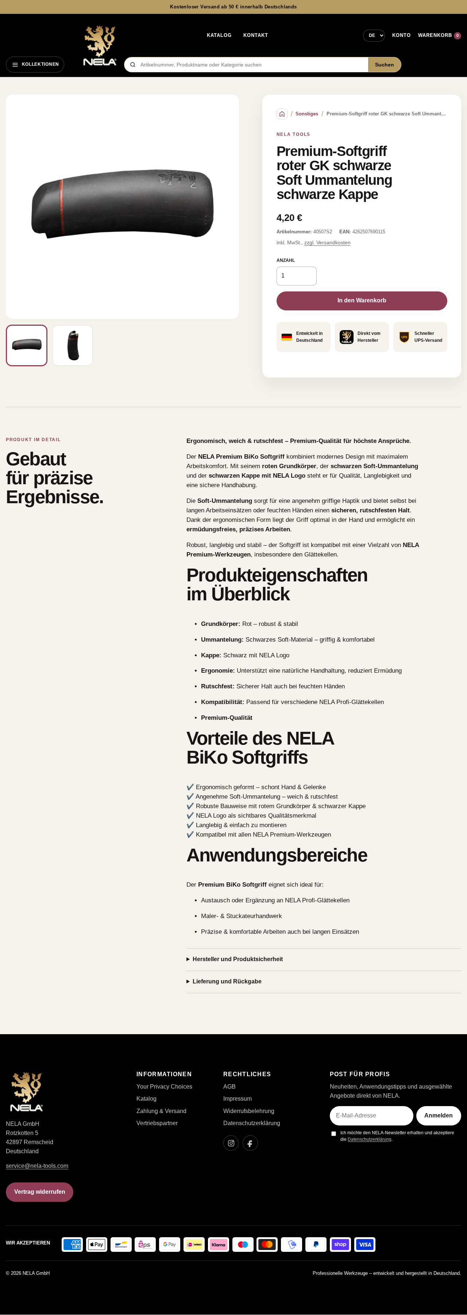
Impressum (237, 1099)
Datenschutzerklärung (251, 1123)
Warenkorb (438, 35)
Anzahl (286, 260)
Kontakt (255, 35)
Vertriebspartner (157, 1123)
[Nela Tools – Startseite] (99, 45)
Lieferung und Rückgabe (227, 981)
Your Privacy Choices (164, 1086)
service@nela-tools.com (37, 1166)
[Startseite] (282, 113)
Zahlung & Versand (161, 1111)
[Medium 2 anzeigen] (73, 345)
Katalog (219, 35)
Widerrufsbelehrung (248, 1111)
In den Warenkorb (361, 300)
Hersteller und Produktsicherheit (238, 959)
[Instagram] (231, 1143)
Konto (401, 35)
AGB (229, 1086)
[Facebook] (250, 1143)
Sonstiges (307, 113)
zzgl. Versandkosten (327, 242)
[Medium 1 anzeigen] (27, 345)
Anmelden (438, 1115)
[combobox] (252, 64)
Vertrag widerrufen (39, 1192)
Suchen (384, 65)
